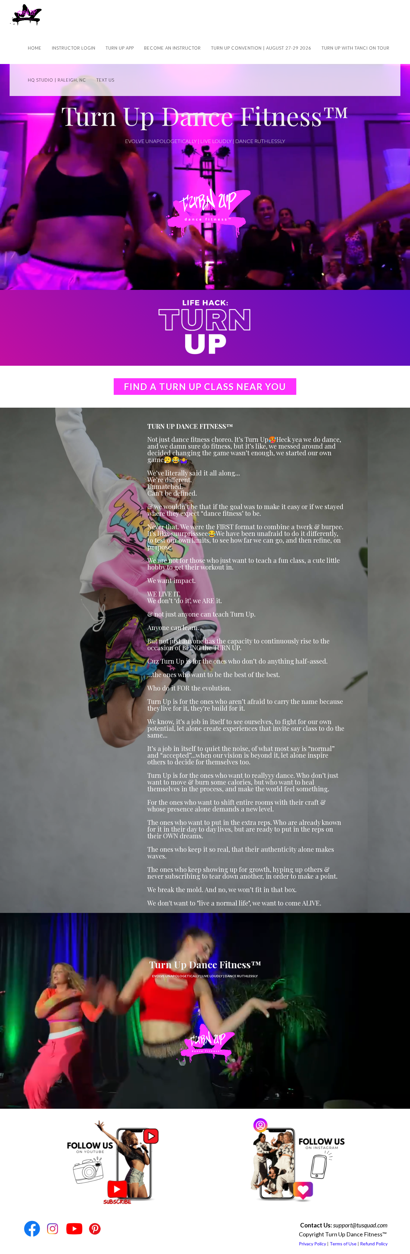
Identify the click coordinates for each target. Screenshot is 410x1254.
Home (35, 48)
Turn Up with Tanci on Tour (356, 48)
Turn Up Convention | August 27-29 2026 (261, 48)
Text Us (105, 80)
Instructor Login (73, 48)
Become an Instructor (172, 48)
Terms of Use (343, 1243)
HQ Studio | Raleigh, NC (57, 80)
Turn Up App (120, 48)
